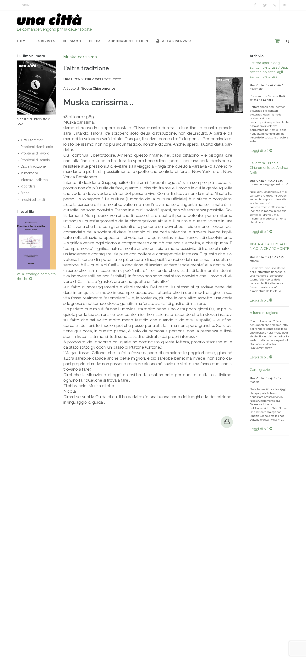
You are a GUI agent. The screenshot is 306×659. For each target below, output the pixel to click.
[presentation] (12, 244)
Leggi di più (259, 150)
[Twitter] (265, 5)
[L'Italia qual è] (36, 244)
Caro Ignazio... (261, 370)
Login (25, 5)
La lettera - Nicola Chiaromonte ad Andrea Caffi (269, 167)
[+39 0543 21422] (274, 5)
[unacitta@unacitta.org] (284, 5)
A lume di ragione (264, 313)
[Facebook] (255, 5)
